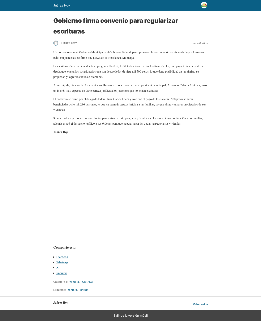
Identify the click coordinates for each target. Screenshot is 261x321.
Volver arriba (200, 304)
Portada (83, 289)
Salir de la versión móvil (130, 315)
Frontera (73, 281)
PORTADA (86, 281)
